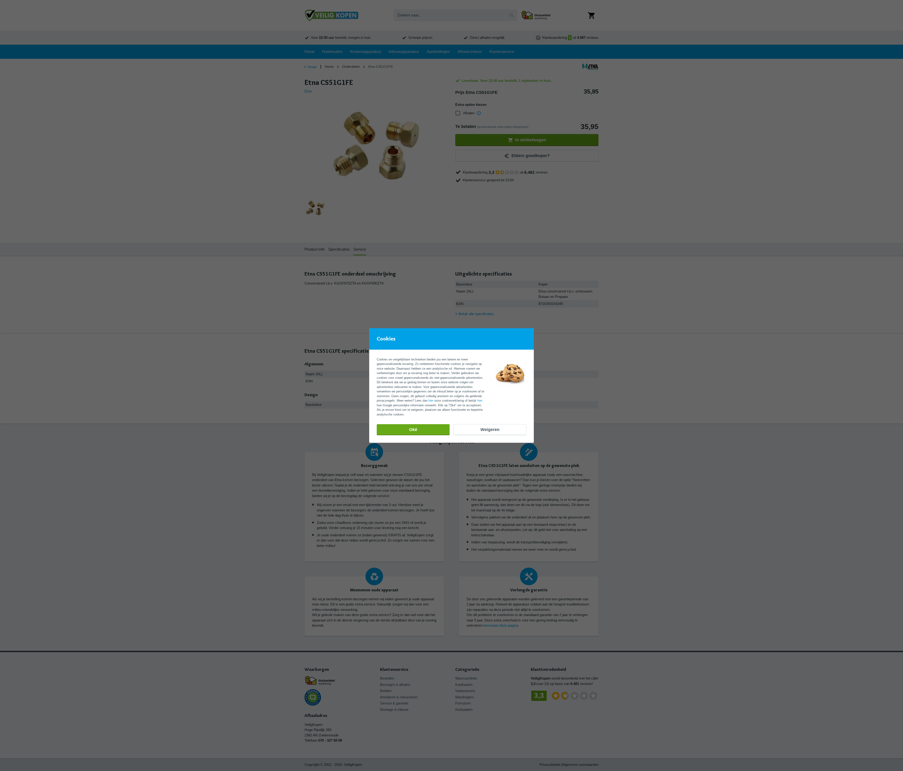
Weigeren (489, 429)
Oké (413, 429)
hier (430, 400)
